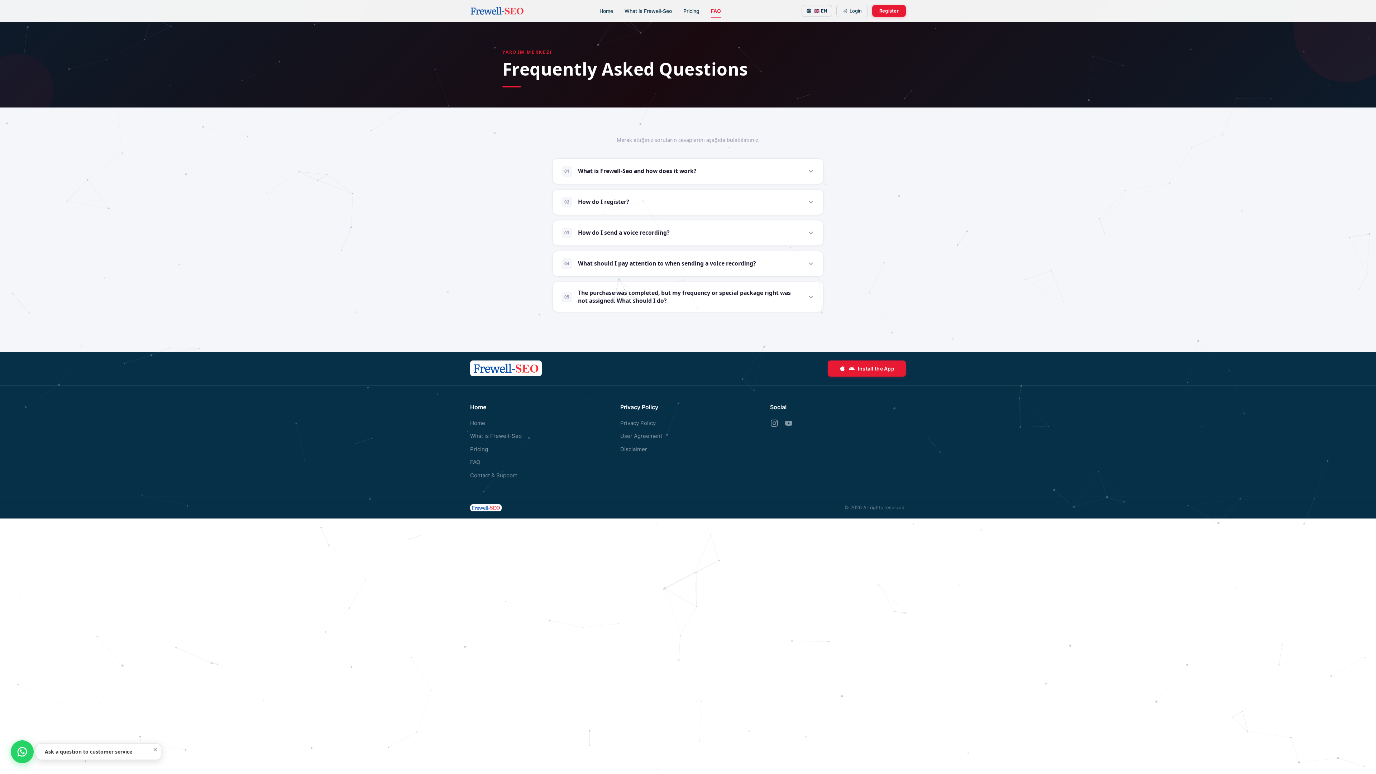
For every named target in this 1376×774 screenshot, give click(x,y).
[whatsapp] (22, 751)
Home (606, 11)
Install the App (876, 369)
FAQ (716, 11)
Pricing (691, 11)
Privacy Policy (638, 423)
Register (889, 11)
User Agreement (641, 436)
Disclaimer (633, 449)
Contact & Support (493, 475)
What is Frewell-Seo (648, 11)
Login (856, 11)
